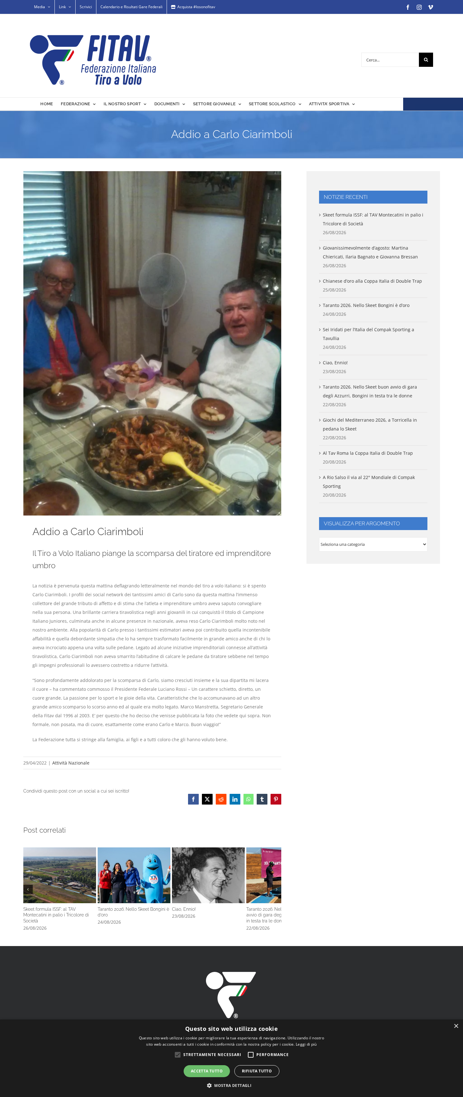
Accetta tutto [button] (207, 1071)
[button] (28, 891)
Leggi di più (306, 1044)
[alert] (231, 1058)
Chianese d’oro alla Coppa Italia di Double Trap (372, 281)
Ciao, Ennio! (239, 880)
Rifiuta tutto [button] (257, 1071)
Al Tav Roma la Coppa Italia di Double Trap (368, 453)
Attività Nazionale (70, 763)
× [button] (456, 1026)
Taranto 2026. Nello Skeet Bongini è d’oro (152, 880)
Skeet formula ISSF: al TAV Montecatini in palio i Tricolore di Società (65, 880)
